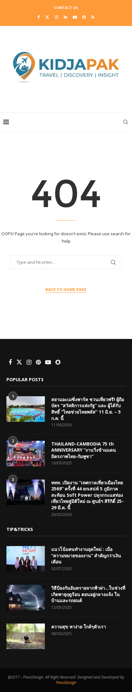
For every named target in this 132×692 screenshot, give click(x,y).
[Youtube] (75, 17)
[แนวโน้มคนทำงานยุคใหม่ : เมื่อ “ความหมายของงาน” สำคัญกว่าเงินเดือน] (25, 559)
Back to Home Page (66, 289)
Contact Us (66, 7)
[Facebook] (38, 17)
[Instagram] (56, 17)
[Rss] (93, 17)
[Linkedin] (65, 17)
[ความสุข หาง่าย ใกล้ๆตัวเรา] (25, 636)
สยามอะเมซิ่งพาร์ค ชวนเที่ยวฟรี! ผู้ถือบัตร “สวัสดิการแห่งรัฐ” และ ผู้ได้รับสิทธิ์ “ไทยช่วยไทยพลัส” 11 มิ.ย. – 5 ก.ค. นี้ (87, 408)
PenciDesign (66, 682)
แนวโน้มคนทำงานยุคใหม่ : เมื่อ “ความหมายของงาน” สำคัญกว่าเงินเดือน (86, 555)
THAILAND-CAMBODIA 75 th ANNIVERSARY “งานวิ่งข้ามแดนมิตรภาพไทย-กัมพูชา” (83, 450)
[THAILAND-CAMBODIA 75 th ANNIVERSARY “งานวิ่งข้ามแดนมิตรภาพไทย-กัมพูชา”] (25, 453)
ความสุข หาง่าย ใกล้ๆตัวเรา (78, 627)
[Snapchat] (84, 17)
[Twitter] (47, 17)
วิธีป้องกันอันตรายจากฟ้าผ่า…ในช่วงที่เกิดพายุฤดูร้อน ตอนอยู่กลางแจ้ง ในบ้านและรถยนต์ (88, 594)
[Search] (125, 122)
